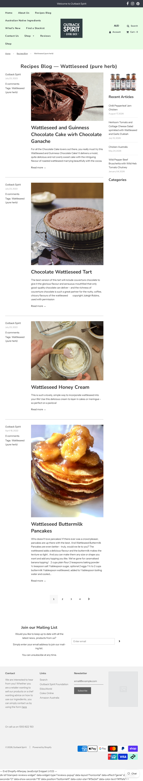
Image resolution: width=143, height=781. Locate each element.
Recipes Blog (43, 12)
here (24, 707)
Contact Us (12, 36)
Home (8, 12)
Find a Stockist (35, 28)
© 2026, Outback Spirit (16, 747)
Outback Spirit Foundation (54, 684)
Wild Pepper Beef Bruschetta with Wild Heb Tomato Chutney (123, 163)
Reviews (45, 36)
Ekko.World (46, 688)
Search (43, 679)
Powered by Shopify (42, 747)
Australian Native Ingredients (23, 20)
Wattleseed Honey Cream (60, 387)
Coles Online (47, 693)
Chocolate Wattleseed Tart (61, 272)
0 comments (12, 83)
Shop (27, 36)
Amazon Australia (49, 697)
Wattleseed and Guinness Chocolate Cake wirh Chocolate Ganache (66, 134)
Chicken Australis (118, 146)
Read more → (38, 167)
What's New (12, 28)
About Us (23, 12)
